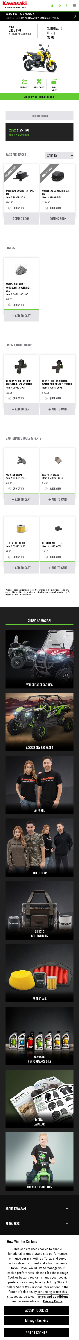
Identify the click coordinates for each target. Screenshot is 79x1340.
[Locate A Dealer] (68, 5)
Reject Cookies (37, 1332)
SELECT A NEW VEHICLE (19, 135)
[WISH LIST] (53, 5)
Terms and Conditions (52, 1296)
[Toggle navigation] (74, 5)
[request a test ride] (61, 5)
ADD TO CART (22, 316)
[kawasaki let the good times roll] (24, 5)
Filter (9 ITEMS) (39, 116)
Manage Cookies (36, 1320)
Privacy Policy (52, 1301)
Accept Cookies (36, 1310)
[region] (39, 1287)
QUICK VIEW (18, 208)
